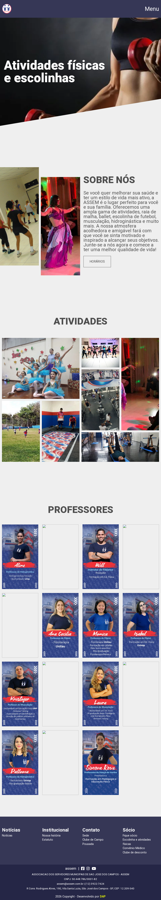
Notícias (7, 835)
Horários (97, 261)
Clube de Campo (92, 839)
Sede (85, 835)
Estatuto (47, 839)
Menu (152, 9)
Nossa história (51, 835)
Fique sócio (130, 835)
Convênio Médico (134, 848)
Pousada (88, 844)
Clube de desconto (135, 852)
